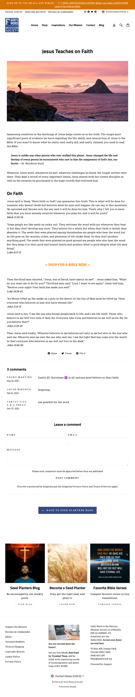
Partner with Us (13, 11)
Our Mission (75, 25)
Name (11, 434)
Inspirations (58, 25)
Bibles (8, 636)
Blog (101, 25)
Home (34, 25)
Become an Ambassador (60, 11)
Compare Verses (110, 604)
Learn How (67, 604)
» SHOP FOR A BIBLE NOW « (67, 264)
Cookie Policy (12, 656)
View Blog (25, 604)
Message (14, 449)
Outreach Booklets (15, 641)
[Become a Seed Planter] (67, 563)
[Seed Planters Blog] (25, 563)
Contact (90, 25)
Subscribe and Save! (35, 11)
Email (73, 434)
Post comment (67, 478)
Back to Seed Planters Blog (69, 510)
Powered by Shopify (67, 686)
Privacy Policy (80, 486)
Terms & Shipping (14, 646)
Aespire (107, 664)
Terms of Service (102, 486)
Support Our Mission (16, 626)
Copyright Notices (15, 651)
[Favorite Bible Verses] (110, 563)
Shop (45, 25)
